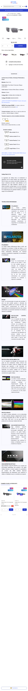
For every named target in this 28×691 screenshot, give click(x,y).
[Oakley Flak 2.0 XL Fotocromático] (14, 54)
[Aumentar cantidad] (12, 46)
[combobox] (12, 6)
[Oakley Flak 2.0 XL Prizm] (5, 54)
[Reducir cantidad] (3, 46)
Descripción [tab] (14, 73)
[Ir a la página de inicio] (14, 2)
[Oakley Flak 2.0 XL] (22, 54)
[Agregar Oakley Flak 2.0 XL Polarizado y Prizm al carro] (11, 509)
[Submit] (20, 6)
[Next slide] (25, 38)
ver (16, 107)
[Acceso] (23, 6)
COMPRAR (20, 45)
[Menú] (1, 6)
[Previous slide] (3, 38)
